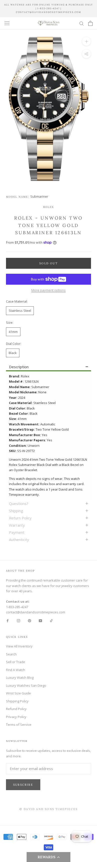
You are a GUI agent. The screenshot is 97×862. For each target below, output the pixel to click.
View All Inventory (19, 646)
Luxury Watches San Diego (26, 685)
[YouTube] (40, 620)
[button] (48, 857)
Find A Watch (15, 670)
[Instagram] (18, 620)
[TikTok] (51, 620)
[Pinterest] (29, 620)
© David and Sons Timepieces (48, 809)
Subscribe (23, 784)
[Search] (81, 23)
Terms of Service (18, 724)
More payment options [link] (48, 290)
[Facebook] (7, 620)
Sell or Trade (15, 662)
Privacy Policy (16, 717)
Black (13, 353)
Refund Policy (16, 709)
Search (11, 654)
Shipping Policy (17, 701)
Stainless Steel (20, 310)
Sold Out (48, 263)
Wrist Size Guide (18, 693)
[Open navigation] (6, 23)
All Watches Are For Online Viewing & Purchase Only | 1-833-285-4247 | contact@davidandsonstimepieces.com (48, 8)
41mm (13, 331)
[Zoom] (86, 41)
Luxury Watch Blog (20, 677)
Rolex (48, 207)
